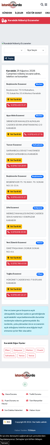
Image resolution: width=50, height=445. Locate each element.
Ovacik (40, 350)
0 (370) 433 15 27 (18, 105)
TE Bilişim (31, 430)
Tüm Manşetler (35, 401)
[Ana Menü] (46, 5)
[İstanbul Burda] (12, 5)
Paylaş (10, 58)
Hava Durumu (11, 394)
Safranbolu (10, 356)
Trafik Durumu (35, 394)
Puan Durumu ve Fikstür (10, 402)
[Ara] (42, 5)
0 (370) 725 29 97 (18, 166)
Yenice (22, 356)
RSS (8, 422)
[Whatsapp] (25, 384)
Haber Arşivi (35, 410)
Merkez (29, 350)
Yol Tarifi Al (15, 100)
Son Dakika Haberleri (14, 410)
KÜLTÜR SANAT (34, 13)
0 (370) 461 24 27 (18, 295)
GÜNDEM (7, 13)
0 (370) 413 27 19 (35, 134)
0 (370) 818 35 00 (18, 232)
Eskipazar (18, 350)
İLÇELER (19, 13)
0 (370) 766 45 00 (19, 264)
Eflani (7, 350)
